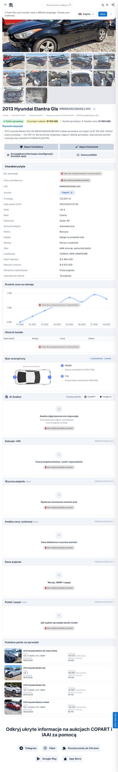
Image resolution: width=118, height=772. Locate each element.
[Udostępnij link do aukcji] (94, 109)
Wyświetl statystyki (12, 126)
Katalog (5, 115)
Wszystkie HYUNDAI (19, 115)
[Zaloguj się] (113, 5)
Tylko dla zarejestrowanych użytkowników (82, 173)
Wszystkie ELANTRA (36, 115)
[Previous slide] (7, 33)
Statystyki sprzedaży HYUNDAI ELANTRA (60, 115)
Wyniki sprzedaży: (72, 121)
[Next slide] (110, 33)
